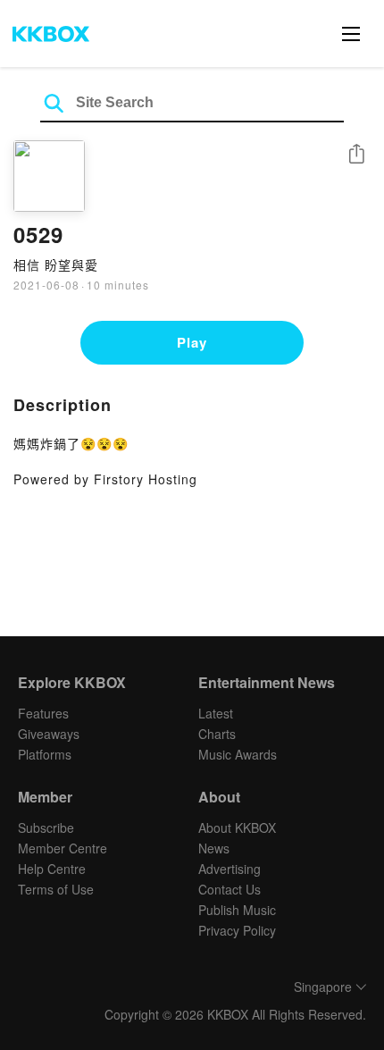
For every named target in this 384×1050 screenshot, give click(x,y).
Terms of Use (56, 889)
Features (43, 713)
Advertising (229, 869)
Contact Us (229, 889)
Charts (217, 734)
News (214, 848)
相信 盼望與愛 (55, 264)
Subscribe (46, 827)
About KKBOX (237, 827)
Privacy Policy (237, 930)
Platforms (44, 754)
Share (356, 155)
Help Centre (52, 869)
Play (192, 342)
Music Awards (237, 754)
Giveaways (48, 734)
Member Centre (62, 848)
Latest (215, 713)
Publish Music (237, 910)
